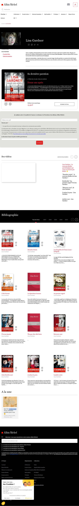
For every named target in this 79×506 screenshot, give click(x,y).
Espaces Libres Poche (39, 477)
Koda (35, 464)
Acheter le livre (64, 104)
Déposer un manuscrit (7, 469)
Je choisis (17, 498)
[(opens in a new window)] (28, 45)
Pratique (27, 475)
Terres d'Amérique (38, 475)
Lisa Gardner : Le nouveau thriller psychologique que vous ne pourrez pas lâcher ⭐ (68, 168)
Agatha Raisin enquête (39, 467)
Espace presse (5, 475)
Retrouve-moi (58, 334)
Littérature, (30, 79)
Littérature (27, 464)
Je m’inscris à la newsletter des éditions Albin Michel (17, 444)
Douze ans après (35, 82)
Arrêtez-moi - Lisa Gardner (67, 200)
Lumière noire (58, 375)
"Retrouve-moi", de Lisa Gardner (68, 188)
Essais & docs (28, 467)
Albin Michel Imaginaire (39, 469)
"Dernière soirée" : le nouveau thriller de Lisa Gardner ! (69, 176)
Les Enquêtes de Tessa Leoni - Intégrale (63, 250)
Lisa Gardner (5, 251)
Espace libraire (5, 472)
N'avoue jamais (6, 334)
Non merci (6, 498)
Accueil (3, 23)
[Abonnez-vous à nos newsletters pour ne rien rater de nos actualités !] (68, 4)
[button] (3, 503)
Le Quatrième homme (34, 293)
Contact (4, 464)
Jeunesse (27, 477)
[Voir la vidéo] (16, 245)
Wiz (35, 482)
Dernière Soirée (32, 250)
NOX (35, 480)
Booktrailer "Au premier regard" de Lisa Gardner (69, 182)
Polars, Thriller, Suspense (40, 79)
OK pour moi (28, 498)
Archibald (36, 472)
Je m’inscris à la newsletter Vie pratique (13, 448)
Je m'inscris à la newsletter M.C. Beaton (13, 446)
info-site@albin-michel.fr (14, 454)
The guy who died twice (35, 334)
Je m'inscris (39, 142)
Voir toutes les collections (39, 485)
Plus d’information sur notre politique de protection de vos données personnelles (29, 133)
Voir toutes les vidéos (62, 157)
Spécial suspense (7, 56)
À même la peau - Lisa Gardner (69, 193)
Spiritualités (28, 472)
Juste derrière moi (7, 375)
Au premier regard (59, 293)
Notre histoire (5, 467)
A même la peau (32, 375)
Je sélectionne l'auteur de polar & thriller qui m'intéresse (14, 136)
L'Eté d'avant (6, 293)
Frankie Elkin (6, 54)
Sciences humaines (29, 469)
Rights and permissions (7, 477)
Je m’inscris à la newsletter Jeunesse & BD (14, 450)
